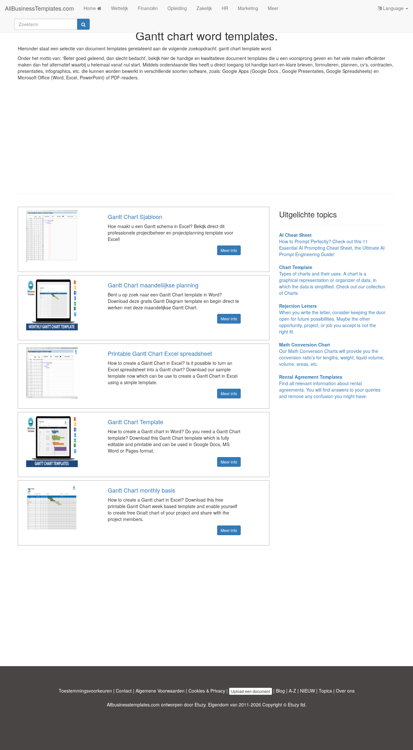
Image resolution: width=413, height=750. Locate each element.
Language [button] (393, 8)
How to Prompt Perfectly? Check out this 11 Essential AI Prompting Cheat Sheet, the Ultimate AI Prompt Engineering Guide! (332, 244)
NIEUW (307, 690)
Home (90, 8)
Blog (280, 690)
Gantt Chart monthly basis (141, 490)
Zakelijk (204, 8)
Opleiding (177, 8)
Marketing (248, 8)
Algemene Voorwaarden (160, 690)
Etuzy (200, 704)
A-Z (292, 690)
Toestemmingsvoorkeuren (85, 690)
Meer (273, 8)
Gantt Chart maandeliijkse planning (153, 285)
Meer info (229, 250)
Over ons (345, 690)
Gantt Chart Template (135, 421)
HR (225, 8)
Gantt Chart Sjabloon (135, 216)
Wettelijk (119, 8)
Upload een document (250, 691)
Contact (124, 690)
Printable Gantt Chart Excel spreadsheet (160, 353)
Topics (325, 690)
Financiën (148, 8)
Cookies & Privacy (206, 690)
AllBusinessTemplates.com (39, 8)
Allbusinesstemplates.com (133, 704)
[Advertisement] (206, 142)
